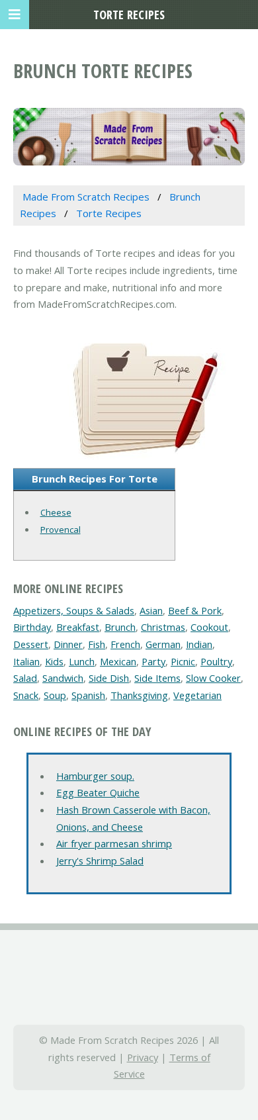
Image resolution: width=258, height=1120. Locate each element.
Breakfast (77, 626)
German (163, 644)
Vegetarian (197, 695)
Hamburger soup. (95, 775)
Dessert (30, 644)
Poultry (216, 661)
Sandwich (62, 677)
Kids (54, 661)
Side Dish (109, 677)
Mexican (118, 661)
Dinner (68, 644)
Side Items (157, 677)
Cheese (55, 512)
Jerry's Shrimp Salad (100, 860)
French (125, 644)
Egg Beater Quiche (98, 792)
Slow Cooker (213, 677)
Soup (55, 695)
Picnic (183, 661)
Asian (151, 610)
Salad (25, 677)
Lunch (82, 661)
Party (153, 661)
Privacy (142, 1057)
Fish (96, 644)
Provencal (60, 530)
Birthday (32, 626)
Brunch (120, 626)
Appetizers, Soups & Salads (73, 610)
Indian (199, 644)
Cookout (209, 626)
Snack (25, 695)
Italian (26, 661)
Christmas (163, 626)
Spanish (88, 695)
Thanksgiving (139, 695)
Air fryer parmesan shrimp (114, 843)
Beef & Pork (195, 610)
